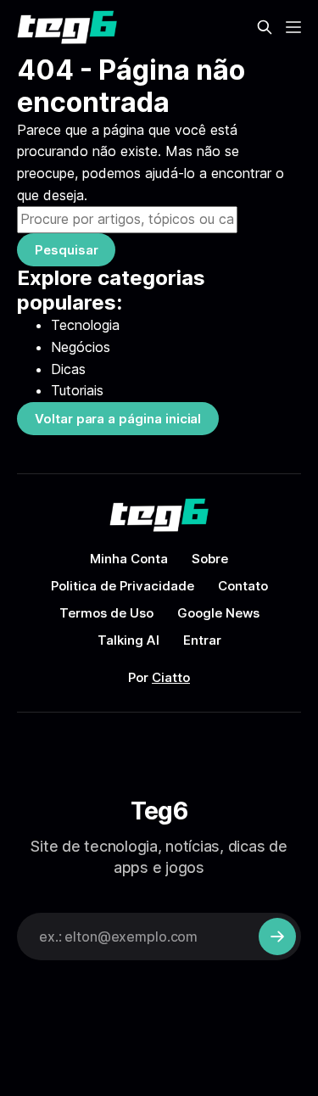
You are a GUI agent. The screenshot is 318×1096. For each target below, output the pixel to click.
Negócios (80, 346)
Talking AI (128, 640)
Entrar (202, 640)
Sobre (210, 559)
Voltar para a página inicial (118, 419)
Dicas (68, 369)
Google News (218, 613)
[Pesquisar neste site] (264, 27)
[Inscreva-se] (277, 936)
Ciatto (171, 677)
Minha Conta (129, 559)
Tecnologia (85, 324)
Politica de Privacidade (122, 586)
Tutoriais (77, 390)
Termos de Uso (106, 613)
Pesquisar (66, 250)
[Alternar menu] (293, 27)
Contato (243, 586)
